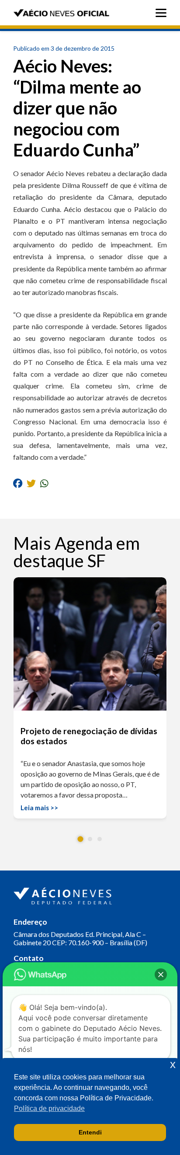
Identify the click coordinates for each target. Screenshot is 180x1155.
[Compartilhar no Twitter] (31, 483)
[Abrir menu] (163, 13)
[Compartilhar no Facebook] (17, 483)
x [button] (173, 1064)
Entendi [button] (90, 1132)
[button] (80, 839)
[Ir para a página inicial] (64, 894)
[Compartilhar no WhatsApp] (44, 483)
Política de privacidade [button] (49, 1108)
